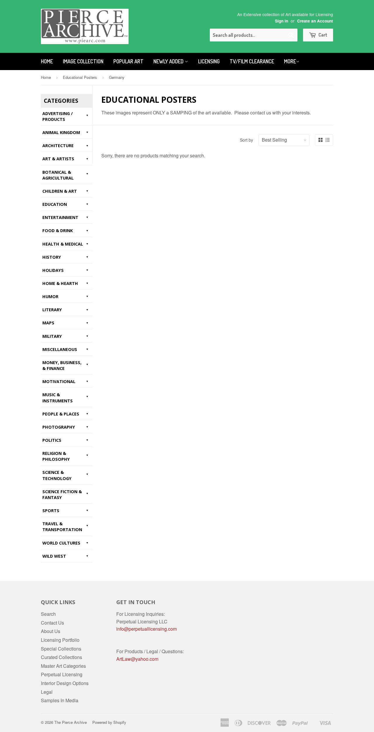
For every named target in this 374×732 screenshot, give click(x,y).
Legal (47, 691)
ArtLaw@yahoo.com (137, 659)
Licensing (209, 61)
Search (48, 614)
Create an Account (315, 21)
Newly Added (169, 61)
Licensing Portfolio (60, 640)
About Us (50, 631)
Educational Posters (80, 77)
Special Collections (61, 648)
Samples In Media (59, 700)
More (290, 61)
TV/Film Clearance (252, 61)
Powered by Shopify (109, 722)
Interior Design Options (65, 683)
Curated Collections (61, 657)
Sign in (281, 21)
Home (47, 61)
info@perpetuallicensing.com (146, 628)
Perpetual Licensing (61, 674)
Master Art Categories (63, 666)
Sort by (246, 140)
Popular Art (128, 61)
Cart (322, 35)
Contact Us (52, 622)
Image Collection (83, 61)
